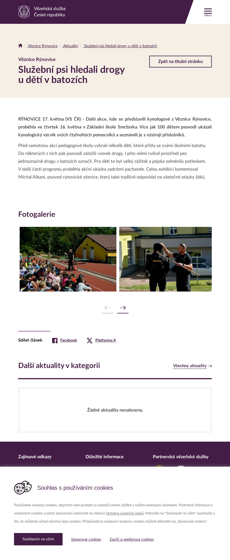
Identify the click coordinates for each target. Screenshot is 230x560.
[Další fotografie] (122, 307)
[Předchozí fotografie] (107, 307)
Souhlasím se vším (38, 539)
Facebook (68, 340)
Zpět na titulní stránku (180, 61)
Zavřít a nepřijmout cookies (132, 539)
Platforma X (105, 340)
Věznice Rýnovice (42, 46)
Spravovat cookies (86, 539)
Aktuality (70, 46)
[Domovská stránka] (20, 46)
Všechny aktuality (190, 366)
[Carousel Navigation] (115, 307)
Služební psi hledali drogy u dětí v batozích (120, 46)
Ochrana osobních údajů (125, 513)
